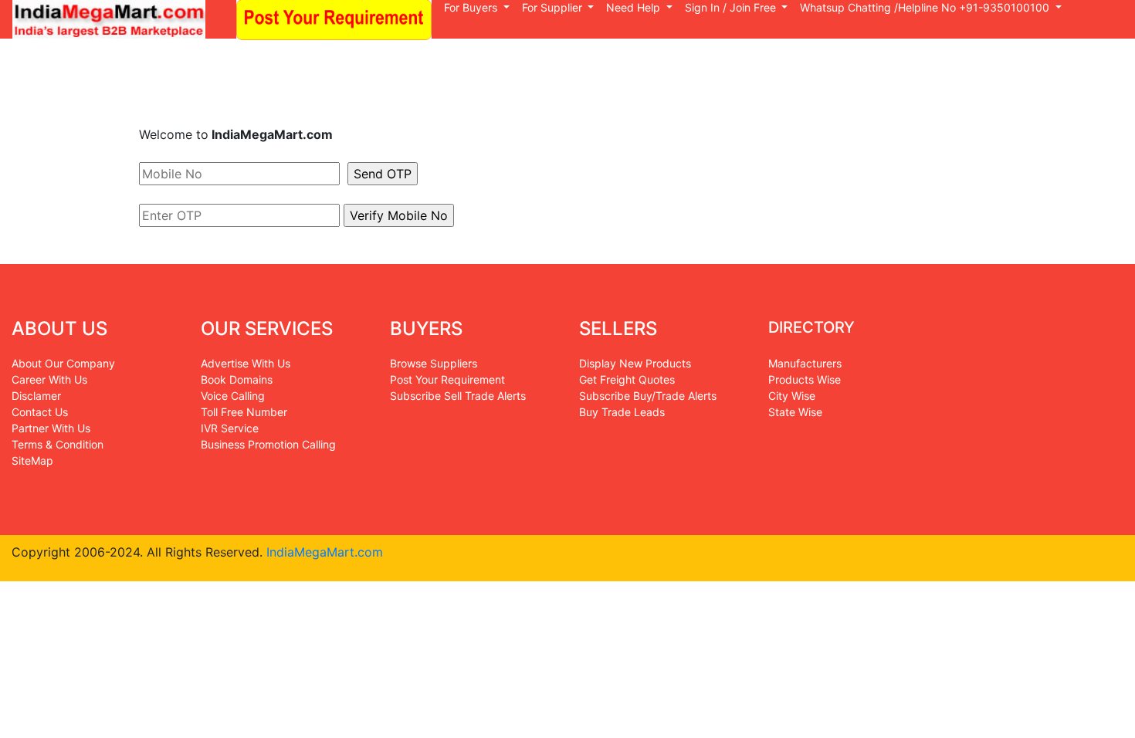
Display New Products (635, 363)
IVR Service (230, 428)
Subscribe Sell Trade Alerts (458, 395)
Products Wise (804, 379)
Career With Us (49, 379)
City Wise (791, 395)
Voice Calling (233, 395)
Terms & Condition (57, 444)
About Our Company (63, 363)
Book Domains (237, 379)
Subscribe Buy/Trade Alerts (648, 395)
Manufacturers (805, 363)
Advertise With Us (245, 363)
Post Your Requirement (447, 379)
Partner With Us (51, 428)
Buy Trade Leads (622, 411)
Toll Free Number (244, 411)
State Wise (795, 411)
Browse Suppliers (433, 363)
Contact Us (40, 411)
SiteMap (32, 460)
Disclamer (36, 395)
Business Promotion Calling (268, 444)
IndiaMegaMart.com (323, 552)
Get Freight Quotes (627, 379)
